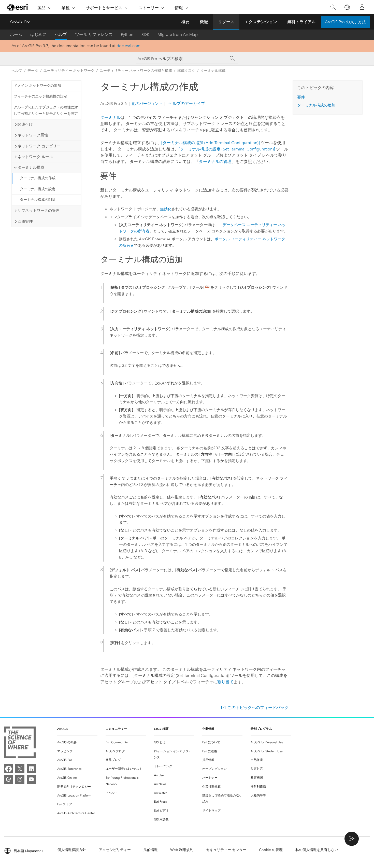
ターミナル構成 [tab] (31, 167)
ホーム (16, 34)
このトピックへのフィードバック (258, 707)
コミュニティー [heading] (116, 729)
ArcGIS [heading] (62, 729)
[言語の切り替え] (347, 7)
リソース (226, 21)
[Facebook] (8, 768)
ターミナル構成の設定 (37, 189)
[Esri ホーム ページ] (18, 7)
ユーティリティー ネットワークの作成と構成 (136, 70)
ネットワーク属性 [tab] (33, 135)
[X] (19, 768)
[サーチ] (232, 58)
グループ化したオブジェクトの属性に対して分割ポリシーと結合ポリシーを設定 (46, 110)
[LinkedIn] (31, 768)
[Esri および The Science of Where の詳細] (20, 743)
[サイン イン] (362, 7)
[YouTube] (31, 779)
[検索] (333, 7)
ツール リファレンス (94, 34)
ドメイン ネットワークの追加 (37, 85)
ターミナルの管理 (215, 161)
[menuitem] (77, 742)
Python (127, 34)
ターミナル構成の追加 (316, 105)
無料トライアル (301, 21)
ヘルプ (61, 34)
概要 (185, 21)
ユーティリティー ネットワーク (69, 70)
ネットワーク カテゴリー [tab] (39, 146)
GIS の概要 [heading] (161, 729)
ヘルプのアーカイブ (186, 103)
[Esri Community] (8, 779)
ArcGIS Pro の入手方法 (345, 21)
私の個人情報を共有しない (316, 850)
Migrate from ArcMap (177, 34)
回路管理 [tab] (25, 221)
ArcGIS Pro (20, 21)
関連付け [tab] (25, 124)
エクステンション (260, 21)
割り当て (225, 681)
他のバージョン (145, 103)
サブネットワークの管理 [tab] (39, 210)
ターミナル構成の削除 (37, 200)
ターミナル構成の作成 (37, 178)
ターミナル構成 (212, 70)
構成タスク (186, 70)
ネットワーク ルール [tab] (35, 157)
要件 (301, 97)
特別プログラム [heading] (261, 729)
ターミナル (110, 117)
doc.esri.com (128, 45)
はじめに (38, 34)
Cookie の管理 (271, 850)
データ (32, 70)
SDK (145, 34)
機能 (204, 21)
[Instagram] (19, 779)
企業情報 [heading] (208, 729)
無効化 (165, 209)
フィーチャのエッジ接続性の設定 (40, 96)
